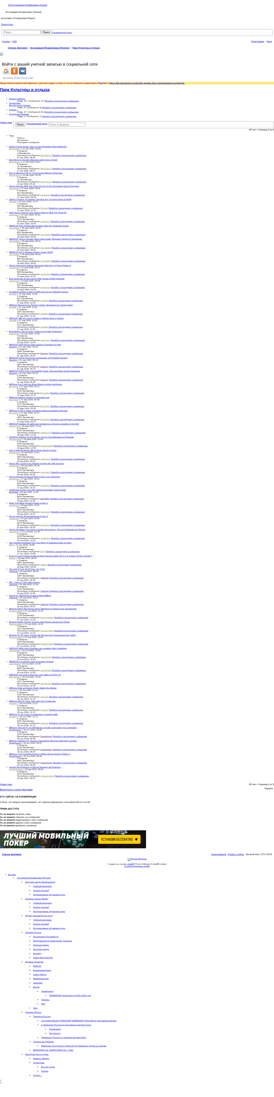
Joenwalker (14, 228)
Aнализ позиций (41, 890)
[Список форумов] (3, 12)
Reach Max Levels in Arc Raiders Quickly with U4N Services (36, 463)
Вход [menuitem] (269, 41)
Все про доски (16, 105)
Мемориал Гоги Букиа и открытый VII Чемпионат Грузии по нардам (73, 1046)
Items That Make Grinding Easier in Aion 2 (28, 503)
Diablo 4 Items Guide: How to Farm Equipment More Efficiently (38, 146)
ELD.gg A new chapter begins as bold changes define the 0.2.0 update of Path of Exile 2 (50, 556)
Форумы (12, 875)
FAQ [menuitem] (14, 41)
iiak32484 (13, 492)
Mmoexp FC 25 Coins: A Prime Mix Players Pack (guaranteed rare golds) (42, 635)
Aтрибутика (14, 103)
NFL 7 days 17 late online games (24, 582)
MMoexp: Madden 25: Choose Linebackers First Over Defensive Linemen (43, 741)
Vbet (35, 1008)
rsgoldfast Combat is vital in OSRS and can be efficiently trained (38, 292)
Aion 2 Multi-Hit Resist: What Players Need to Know (32, 450)
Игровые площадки (34, 962)
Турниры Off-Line (33, 1012)
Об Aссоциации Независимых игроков (27, 5)
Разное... (13, 110)
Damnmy (13, 347)
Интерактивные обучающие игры (49, 895)
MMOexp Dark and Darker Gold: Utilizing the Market (33, 688)
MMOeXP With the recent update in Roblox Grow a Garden (36, 318)
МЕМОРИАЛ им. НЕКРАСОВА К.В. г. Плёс (53, 1050)
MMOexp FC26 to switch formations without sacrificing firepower (38, 411)
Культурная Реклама (19, 114)
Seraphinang (15, 730)
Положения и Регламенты (46, 937)
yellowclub (38, 983)
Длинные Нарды (41, 945)
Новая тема (6, 122)
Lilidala (12, 558)
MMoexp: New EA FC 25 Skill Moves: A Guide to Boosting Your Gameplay (43, 727)
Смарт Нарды (39, 974)
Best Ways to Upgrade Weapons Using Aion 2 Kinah (33, 160)
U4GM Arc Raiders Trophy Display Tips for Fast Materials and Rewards (41, 437)
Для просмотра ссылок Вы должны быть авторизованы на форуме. (150, 83)
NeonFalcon (14, 149)
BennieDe (13, 386)
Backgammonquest (42, 970)
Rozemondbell (15, 611)
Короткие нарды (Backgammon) (40, 882)
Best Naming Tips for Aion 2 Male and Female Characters (35, 331)
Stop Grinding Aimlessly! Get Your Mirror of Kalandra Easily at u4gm (40, 543)
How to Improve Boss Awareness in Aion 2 (28, 516)
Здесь (112, 83)
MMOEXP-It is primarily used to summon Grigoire (31, 661)
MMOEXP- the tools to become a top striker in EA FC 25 (35, 675)
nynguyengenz (16, 769)
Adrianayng (14, 426)
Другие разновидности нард (39, 916)
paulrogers (14, 188)
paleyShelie (14, 650)
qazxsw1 (13, 690)
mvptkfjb (13, 294)
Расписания (55, 1029)
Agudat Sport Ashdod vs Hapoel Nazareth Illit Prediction (35, 767)
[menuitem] (236, 854)
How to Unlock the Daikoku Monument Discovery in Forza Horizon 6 (40, 265)
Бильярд (37, 953)
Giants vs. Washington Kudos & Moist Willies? (30, 595)
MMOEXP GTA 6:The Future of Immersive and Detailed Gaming (38, 358)
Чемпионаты (47, 991)
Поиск (46, 32)
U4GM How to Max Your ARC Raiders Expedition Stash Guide (37, 490)
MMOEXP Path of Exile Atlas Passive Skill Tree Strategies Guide (39, 226)
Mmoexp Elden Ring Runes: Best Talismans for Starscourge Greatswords (42, 609)
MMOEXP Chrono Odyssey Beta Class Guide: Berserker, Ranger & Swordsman (45, 239)
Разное (26, 105)
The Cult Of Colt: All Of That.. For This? (27, 569)
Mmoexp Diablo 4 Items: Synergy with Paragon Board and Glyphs (39, 622)
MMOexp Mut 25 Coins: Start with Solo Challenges (32, 701)
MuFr (11, 545)
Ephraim (13, 201)
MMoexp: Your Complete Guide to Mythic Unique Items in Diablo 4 (39, 754)
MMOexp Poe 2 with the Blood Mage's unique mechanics (35, 384)
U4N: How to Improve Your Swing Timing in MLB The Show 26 (37, 212)
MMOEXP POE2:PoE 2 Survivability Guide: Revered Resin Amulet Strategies (44, 371)
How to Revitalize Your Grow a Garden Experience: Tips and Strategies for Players (47, 529)
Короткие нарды (41, 949)
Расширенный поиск (62, 32)
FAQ (43, 1004)
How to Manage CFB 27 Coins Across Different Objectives (35, 173)
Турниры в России (42, 1016)
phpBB (130, 864)
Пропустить (7, 24)
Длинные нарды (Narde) (36, 899)
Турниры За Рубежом (43, 1042)
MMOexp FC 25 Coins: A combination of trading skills (33, 714)
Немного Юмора (17, 99)
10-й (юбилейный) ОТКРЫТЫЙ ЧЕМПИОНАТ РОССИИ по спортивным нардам (78, 1021)
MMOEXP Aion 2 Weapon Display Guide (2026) (31, 252)
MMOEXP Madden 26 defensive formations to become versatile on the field (44, 424)
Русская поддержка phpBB (137, 866)
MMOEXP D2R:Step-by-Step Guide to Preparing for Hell (35, 345)
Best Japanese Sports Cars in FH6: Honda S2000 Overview (36, 279)
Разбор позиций (41, 907)
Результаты (54, 1033)
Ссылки (6, 41)
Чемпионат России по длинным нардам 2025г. (63, 1037)
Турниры (45, 1000)
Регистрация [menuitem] (257, 41)
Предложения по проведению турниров (52, 941)
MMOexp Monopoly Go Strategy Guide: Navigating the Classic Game (41, 305)
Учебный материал (42, 886)
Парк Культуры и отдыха (25, 89)
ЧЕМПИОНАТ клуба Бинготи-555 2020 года (70, 995)
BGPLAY (37, 966)
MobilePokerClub (41, 979)
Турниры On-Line (33, 932)
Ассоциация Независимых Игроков (34, 878)
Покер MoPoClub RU (43, 958)
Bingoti (36, 987)
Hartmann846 (15, 439)
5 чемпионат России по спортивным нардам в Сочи (66, 1025)
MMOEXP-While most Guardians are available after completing (38, 648)
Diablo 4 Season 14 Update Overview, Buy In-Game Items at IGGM (40, 199)
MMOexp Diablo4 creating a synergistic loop (29, 397)
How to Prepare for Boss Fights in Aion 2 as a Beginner (34, 477)
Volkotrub (13, 571)
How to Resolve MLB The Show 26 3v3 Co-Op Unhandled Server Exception (44, 186)
